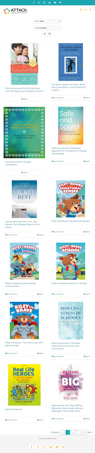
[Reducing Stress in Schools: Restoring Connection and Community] (70, 320)
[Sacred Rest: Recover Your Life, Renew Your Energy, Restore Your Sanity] (24, 199)
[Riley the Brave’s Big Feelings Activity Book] (24, 261)
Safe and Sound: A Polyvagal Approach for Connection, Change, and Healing (69, 151)
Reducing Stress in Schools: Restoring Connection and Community (66, 346)
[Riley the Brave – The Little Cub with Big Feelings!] (24, 320)
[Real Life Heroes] (24, 385)
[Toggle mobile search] (85, 9)
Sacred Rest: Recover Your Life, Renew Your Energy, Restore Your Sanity (22, 224)
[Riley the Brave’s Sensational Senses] (70, 198)
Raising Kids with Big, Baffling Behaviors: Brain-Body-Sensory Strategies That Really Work (67, 408)
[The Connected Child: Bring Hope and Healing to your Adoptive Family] (24, 64)
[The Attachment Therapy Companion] (24, 132)
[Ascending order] (59, 21)
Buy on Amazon (58, 98)
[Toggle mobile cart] (81, 9)
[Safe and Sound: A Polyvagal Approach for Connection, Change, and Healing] (70, 125)
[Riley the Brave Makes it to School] (70, 261)
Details (25, 99)
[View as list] (49, 34)
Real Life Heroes (13, 409)
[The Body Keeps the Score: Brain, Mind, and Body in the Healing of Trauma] (70, 62)
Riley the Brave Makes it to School (69, 283)
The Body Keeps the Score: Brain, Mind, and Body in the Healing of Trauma (69, 87)
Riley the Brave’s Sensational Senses (70, 221)
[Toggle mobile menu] (90, 9)
